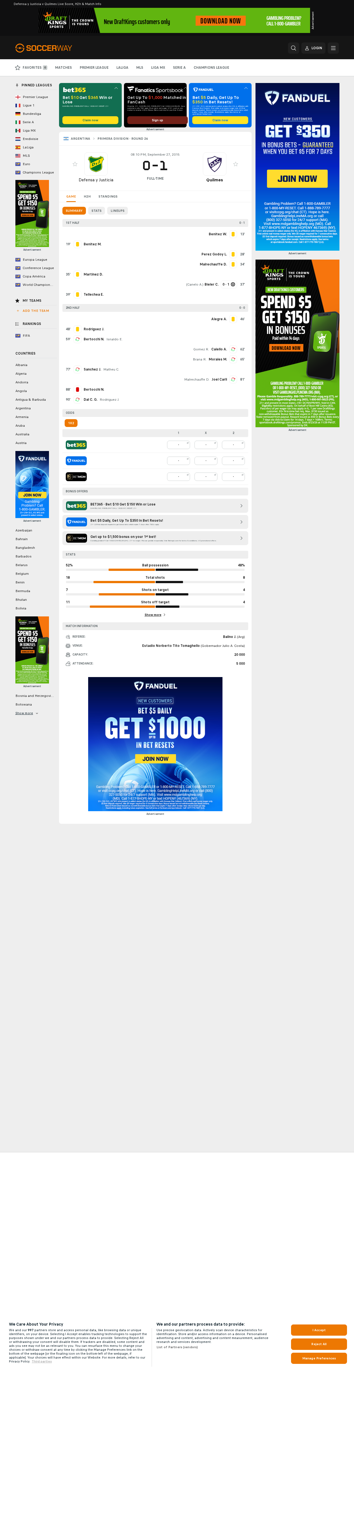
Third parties (42, 1361)
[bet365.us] (76, 444)
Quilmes (214, 179)
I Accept (319, 1330)
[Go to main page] (53, 48)
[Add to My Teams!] (75, 164)
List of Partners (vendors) (177, 1347)
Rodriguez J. (109, 399)
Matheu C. (111, 369)
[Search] (293, 48)
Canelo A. (194, 284)
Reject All (319, 1344)
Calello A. (219, 349)
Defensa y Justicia (96, 179)
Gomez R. (201, 349)
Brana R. (200, 359)
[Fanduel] (76, 460)
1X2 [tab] (71, 423)
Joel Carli (219, 379)
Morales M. (218, 359)
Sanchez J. (92, 369)
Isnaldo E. (114, 339)
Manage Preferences (319, 1358)
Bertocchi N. (94, 339)
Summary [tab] (74, 211)
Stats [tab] (97, 211)
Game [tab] (71, 196)
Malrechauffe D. (196, 379)
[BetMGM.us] (76, 476)
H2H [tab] (87, 196)
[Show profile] (96, 164)
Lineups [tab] (118, 211)
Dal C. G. (90, 399)
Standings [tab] (108, 196)
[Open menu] (333, 48)
